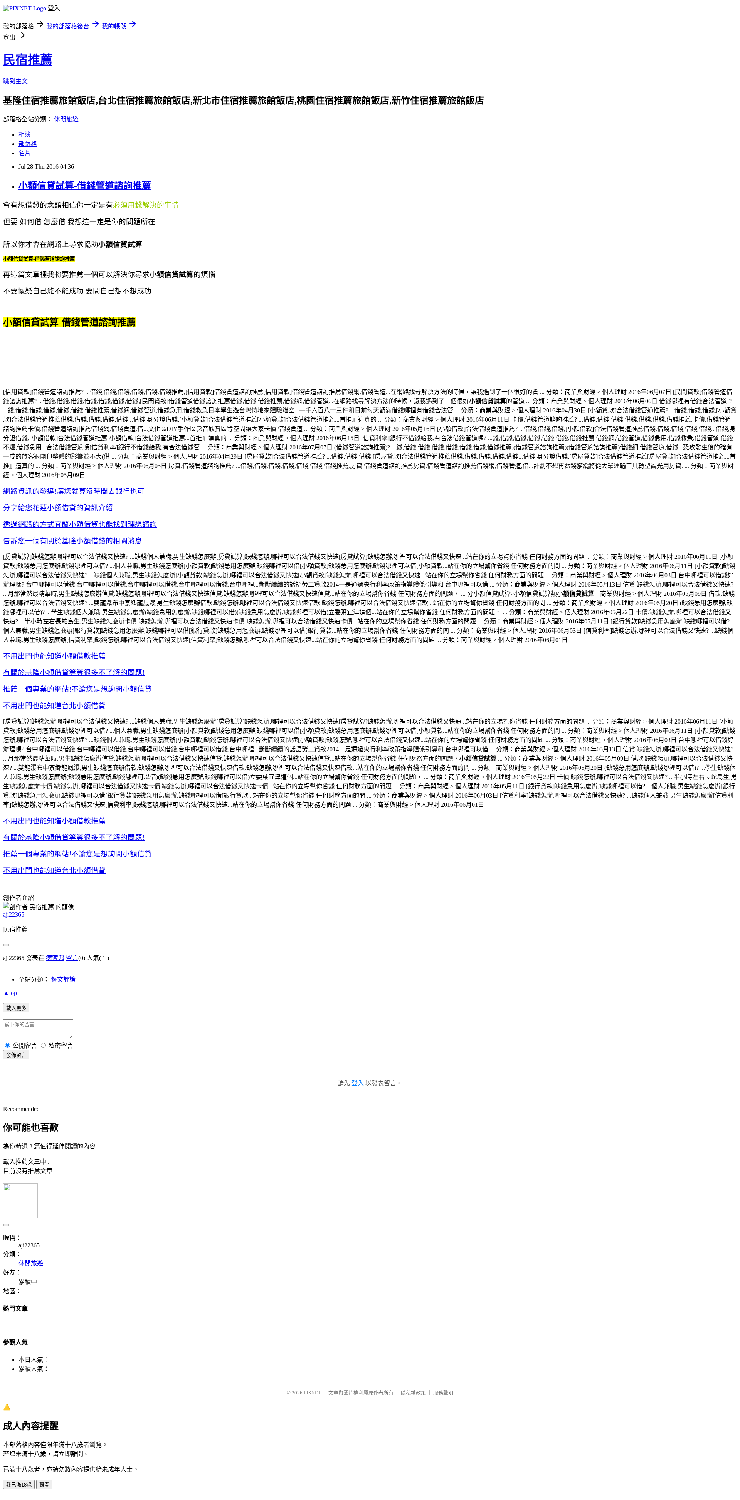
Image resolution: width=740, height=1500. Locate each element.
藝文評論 (63, 979)
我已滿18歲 (19, 1485)
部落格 (27, 144)
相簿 (24, 134)
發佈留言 (16, 1055)
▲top (10, 993)
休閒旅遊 (66, 119)
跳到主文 (15, 81)
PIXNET (312, 1393)
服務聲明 (443, 1393)
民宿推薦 (27, 60)
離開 (44, 1485)
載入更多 (16, 1008)
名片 (24, 153)
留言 (72, 958)
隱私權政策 (413, 1393)
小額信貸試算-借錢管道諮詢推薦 (84, 186)
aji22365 (13, 914)
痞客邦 (55, 958)
